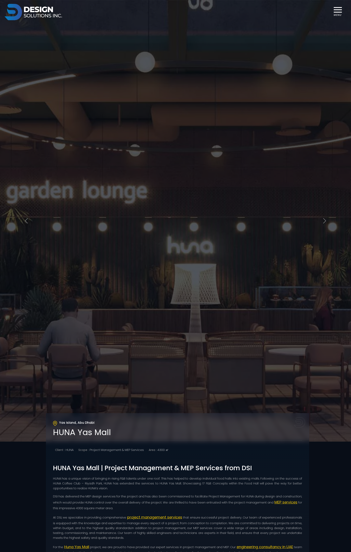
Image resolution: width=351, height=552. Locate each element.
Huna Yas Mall (76, 546)
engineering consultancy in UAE (265, 546)
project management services (154, 517)
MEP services (285, 502)
